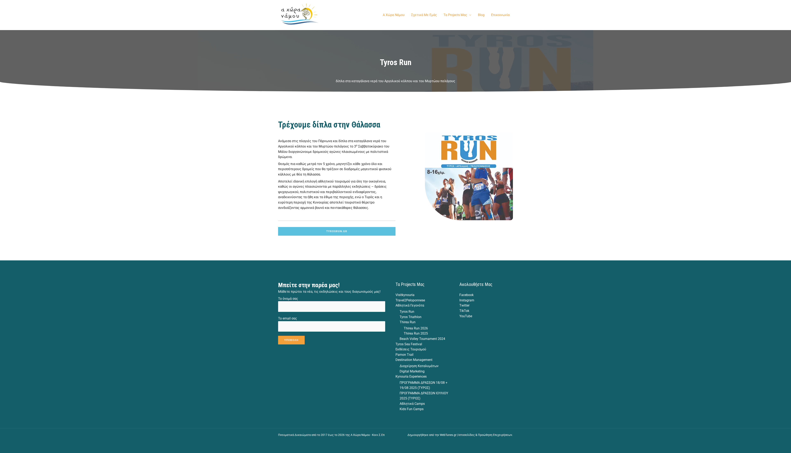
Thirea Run (407, 322)
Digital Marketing (412, 371)
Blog (481, 15)
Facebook (466, 295)
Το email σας (287, 318)
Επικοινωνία (500, 15)
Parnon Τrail (404, 355)
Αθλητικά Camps (412, 404)
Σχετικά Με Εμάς (424, 15)
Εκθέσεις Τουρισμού (411, 349)
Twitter (464, 305)
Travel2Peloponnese (410, 300)
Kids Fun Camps (412, 409)
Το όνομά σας (288, 299)
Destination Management (414, 360)
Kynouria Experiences (411, 376)
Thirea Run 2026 (416, 328)
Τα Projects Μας (455, 15)
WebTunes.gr (448, 435)
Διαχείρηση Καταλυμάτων (419, 366)
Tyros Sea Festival (409, 344)
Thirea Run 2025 (416, 333)
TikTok (464, 311)
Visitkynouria (405, 295)
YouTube (465, 316)
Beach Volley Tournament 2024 (422, 339)
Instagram (466, 300)
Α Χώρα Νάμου (394, 15)
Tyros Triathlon (410, 317)
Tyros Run (407, 312)
